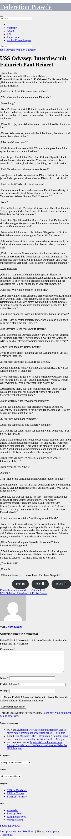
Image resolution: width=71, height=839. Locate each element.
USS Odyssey (8, 49)
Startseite (12, 27)
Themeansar (6, 834)
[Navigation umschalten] (1, 16)
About (10, 30)
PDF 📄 (40, 583)
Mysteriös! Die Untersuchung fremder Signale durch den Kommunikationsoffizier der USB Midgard (37, 731)
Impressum (13, 37)
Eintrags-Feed (14, 813)
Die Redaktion (14, 626)
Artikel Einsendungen (19, 40)
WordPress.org (15, 819)
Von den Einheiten (26, 49)
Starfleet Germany (17, 796)
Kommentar (7, 649)
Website (4, 690)
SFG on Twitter (15, 793)
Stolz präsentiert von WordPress (17, 831)
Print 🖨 (20, 583)
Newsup (50, 831)
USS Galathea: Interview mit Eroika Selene (23, 593)
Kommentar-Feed (16, 816)
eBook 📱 (61, 583)
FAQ (9, 34)
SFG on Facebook (17, 790)
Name (4, 678)
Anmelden (12, 810)
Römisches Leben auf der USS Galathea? (22, 590)
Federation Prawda (26, 7)
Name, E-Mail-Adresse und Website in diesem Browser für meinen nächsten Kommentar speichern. (34, 699)
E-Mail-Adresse (9, 684)
